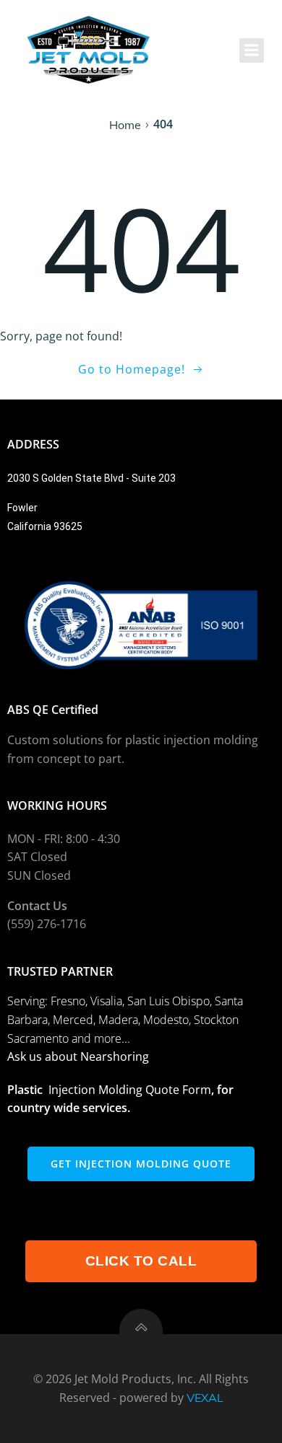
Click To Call (141, 1260)
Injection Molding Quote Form (129, 1090)
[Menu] (251, 50)
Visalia (106, 1001)
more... (112, 1038)
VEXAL (205, 1397)
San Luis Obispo (168, 1001)
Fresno (68, 1001)
